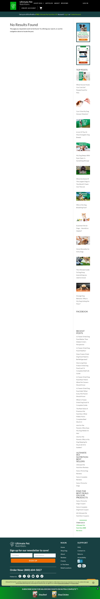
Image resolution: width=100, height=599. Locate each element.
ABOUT (57, 3)
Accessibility (82, 557)
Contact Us (81, 551)
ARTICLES (49, 3)
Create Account (75, 14)
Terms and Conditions (63, 583)
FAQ (79, 547)
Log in (66, 14)
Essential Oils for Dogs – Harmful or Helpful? (82, 228)
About (63, 554)
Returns (80, 554)
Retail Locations (66, 568)
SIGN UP (33, 561)
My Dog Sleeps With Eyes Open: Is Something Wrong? (83, 158)
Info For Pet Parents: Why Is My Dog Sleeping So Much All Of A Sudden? (82, 442)
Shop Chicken (63, 594)
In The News (65, 564)
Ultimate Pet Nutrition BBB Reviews (81, 527)
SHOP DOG (38, 3)
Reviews (63, 557)
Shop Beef (43, 594)
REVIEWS (64, 3)
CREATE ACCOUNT (28, 8)
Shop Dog (64, 551)
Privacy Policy (75, 583)
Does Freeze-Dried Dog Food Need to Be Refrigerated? (82, 356)
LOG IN (85, 3)
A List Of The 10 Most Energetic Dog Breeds (83, 134)
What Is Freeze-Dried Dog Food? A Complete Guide (82, 402)
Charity (63, 561)
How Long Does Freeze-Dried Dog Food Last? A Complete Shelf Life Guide (82, 368)
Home (63, 547)
